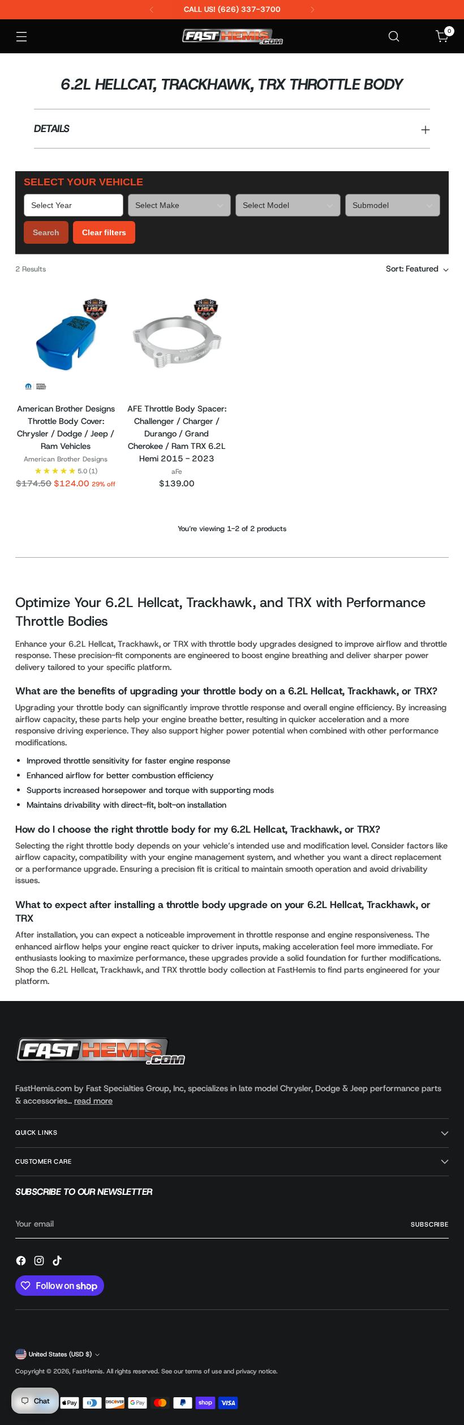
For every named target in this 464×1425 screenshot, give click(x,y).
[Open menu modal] (21, 36)
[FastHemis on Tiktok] (58, 1262)
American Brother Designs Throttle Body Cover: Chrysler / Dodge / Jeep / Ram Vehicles (66, 427)
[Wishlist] (418, 36)
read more (93, 1100)
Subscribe (430, 1224)
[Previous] (151, 9)
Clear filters (104, 232)
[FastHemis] (232, 36)
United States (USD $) (60, 1354)
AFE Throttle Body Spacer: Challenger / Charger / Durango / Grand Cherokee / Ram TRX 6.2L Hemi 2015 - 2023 (176, 433)
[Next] (312, 9)
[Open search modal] (394, 36)
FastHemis (87, 1371)
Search (46, 232)
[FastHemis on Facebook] (22, 1262)
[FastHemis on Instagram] (40, 1262)
